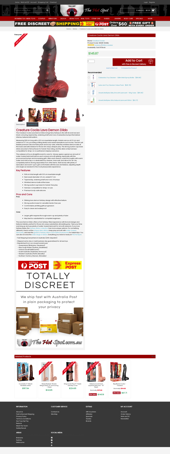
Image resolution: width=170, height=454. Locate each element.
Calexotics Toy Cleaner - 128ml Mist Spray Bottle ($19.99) (120, 77)
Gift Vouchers (91, 412)
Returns (19, 423)
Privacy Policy (21, 416)
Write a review (107, 45)
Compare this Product (129, 68)
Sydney (19, 440)
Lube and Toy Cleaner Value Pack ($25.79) (115, 85)
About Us (19, 412)
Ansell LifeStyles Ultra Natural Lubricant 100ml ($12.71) (118, 100)
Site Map (54, 414)
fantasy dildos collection (39, 228)
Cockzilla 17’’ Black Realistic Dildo (25, 385)
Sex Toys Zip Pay (22, 421)
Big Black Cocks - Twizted (119, 385)
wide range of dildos (39, 234)
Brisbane (19, 438)
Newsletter (125, 419)
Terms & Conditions (23, 419)
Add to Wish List (111, 68)
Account (124, 412)
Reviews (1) (32, 124)
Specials (89, 416)
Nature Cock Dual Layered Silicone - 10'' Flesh (96, 385)
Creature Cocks (99, 41)
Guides (88, 419)
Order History (126, 414)
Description (20, 124)
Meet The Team (22, 426)
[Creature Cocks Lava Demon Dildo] (49, 69)
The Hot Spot (76, 234)
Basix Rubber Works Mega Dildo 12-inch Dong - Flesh (49, 385)
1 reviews (97, 45)
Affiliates (89, 414)
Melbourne (20, 442)
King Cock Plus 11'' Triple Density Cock (72, 385)
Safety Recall (21, 428)
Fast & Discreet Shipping (25, 414)
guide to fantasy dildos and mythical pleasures (51, 232)
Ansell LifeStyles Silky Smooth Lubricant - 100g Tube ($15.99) (121, 93)
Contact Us (55, 412)
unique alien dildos (41, 230)
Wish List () (125, 416)
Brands (88, 421)
